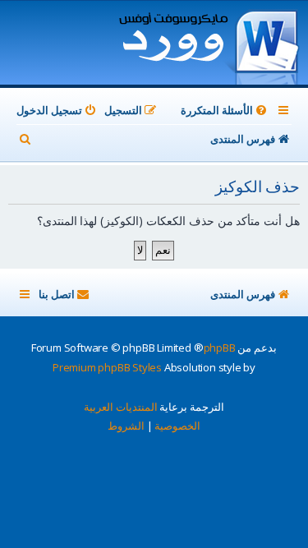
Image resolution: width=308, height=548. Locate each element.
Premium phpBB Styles (107, 367)
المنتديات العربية (121, 406)
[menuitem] (225, 110)
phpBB (220, 347)
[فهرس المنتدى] (208, 44)
